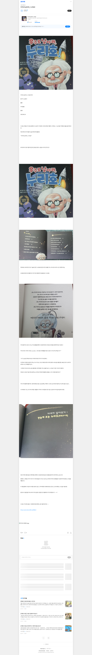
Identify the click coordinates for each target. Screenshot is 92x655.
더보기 (71, 1)
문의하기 (51, 650)
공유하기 (71, 532)
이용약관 (47, 650)
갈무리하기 (68, 532)
